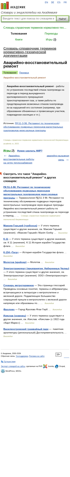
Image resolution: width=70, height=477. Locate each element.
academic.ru (13, 5)
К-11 (5, 239)
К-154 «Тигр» (11, 252)
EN (46, 2)
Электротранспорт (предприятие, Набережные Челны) (36, 268)
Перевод (24, 72)
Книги (18, 39)
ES (58, 2)
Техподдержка (22, 356)
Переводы (51, 33)
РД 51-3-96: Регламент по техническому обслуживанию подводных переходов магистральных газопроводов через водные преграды (33, 127)
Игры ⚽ (51, 39)
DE (52, 2)
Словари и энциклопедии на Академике (29, 12)
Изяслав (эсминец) (14, 315)
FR (65, 2)
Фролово (9, 309)
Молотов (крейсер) (15, 262)
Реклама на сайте (37, 356)
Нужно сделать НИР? (29, 150)
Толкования (19, 33)
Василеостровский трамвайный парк (25, 329)
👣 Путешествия (8, 362)
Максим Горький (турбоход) (20, 225)
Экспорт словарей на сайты (13, 366)
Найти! (62, 18)
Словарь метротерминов (18, 285)
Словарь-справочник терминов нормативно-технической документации (35, 27)
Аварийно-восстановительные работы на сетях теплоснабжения (18, 159)
